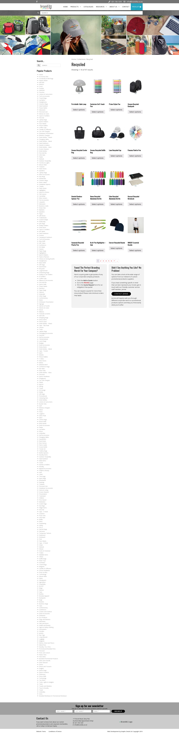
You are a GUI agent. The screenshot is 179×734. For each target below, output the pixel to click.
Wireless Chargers (44, 135)
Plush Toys (42, 561)
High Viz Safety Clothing (46, 627)
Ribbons (41, 312)
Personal (41, 374)
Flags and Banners (44, 619)
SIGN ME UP (118, 711)
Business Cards (43, 206)
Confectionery (43, 298)
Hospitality (42, 584)
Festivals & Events (44, 314)
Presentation (43, 494)
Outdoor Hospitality (45, 161)
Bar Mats (42, 368)
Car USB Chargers (44, 131)
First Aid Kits (43, 153)
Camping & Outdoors (45, 237)
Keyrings (41, 482)
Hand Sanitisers (43, 143)
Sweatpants (42, 580)
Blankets (41, 210)
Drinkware (42, 537)
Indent (41, 74)
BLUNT (41, 586)
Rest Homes (43, 443)
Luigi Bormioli (43, 270)
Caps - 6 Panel (43, 543)
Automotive (42, 267)
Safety (41, 525)
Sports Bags (43, 670)
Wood (41, 310)
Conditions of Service (55, 731)
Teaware (41, 167)
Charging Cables (44, 139)
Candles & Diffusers (45, 129)
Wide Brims (42, 461)
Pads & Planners (44, 257)
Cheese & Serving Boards (47, 259)
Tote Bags (42, 476)
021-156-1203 (79, 723)
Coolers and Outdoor (45, 611)
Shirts (41, 521)
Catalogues (88, 7)
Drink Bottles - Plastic (45, 137)
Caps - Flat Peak (44, 325)
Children (41, 498)
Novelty (41, 466)
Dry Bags (42, 506)
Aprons (41, 384)
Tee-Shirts (42, 680)
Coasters (42, 513)
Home (65, 7)
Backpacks (42, 598)
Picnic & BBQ (43, 572)
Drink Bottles (43, 151)
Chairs (41, 545)
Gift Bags (42, 265)
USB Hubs (42, 155)
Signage (41, 304)
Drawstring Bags (44, 272)
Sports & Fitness (44, 192)
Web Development (113, 731)
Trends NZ (42, 449)
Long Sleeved (43, 637)
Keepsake (42, 294)
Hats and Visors (44, 623)
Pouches (41, 92)
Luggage (41, 639)
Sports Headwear (44, 376)
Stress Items (43, 319)
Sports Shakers (43, 122)
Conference (42, 245)
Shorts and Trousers (45, 666)
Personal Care (43, 112)
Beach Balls (42, 421)
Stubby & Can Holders (45, 274)
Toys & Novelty (44, 688)
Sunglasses (42, 378)
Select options (79, 110)
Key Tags (42, 635)
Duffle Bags (42, 559)
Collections (81, 59)
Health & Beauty (44, 470)
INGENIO (42, 90)
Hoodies (41, 631)
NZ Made (42, 247)
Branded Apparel (44, 596)
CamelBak (42, 196)
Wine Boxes (42, 361)
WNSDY (41, 84)
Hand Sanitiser (43, 106)
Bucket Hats (43, 404)
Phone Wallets (43, 125)
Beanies (41, 602)
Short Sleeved (43, 662)
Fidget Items (43, 508)
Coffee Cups (43, 127)
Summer (41, 335)
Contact (125, 7)
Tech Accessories (44, 96)
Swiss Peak (42, 416)
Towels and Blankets (45, 686)
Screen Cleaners (44, 149)
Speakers (42, 171)
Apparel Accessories (45, 468)
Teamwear (42, 496)
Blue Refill (42, 241)
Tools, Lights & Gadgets (46, 682)
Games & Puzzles (44, 306)
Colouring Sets (43, 398)
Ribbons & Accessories (46, 280)
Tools (41, 329)
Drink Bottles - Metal (45, 141)
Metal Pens (42, 645)
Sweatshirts (42, 439)
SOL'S (41, 527)
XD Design (42, 390)
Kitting (41, 386)
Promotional (43, 396)
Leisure (41, 327)
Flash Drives (43, 169)
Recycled (41, 269)
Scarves (41, 235)
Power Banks (43, 108)
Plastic (41, 382)
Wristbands (42, 480)
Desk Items (42, 227)
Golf (40, 406)
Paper (41, 214)
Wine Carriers (43, 198)
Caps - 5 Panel (43, 512)
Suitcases (42, 531)
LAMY (41, 474)
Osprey (41, 249)
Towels (41, 186)
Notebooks (42, 178)
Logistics (41, 414)
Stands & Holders (44, 145)
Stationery (42, 535)
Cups (40, 592)
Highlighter (42, 190)
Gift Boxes (42, 216)
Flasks (41, 157)
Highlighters (42, 253)
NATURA (41, 316)
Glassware (42, 110)
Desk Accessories (44, 345)
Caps (40, 606)
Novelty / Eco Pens (45, 647)
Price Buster (43, 500)
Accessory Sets (43, 76)
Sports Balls (42, 284)
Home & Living (43, 490)
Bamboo (41, 288)
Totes (41, 684)
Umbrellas (42, 433)
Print (40, 539)
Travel (41, 388)
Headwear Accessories (46, 488)
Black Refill (42, 263)
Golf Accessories (44, 337)
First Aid (41, 118)
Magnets (41, 566)
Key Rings (42, 176)
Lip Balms (42, 100)
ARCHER (41, 82)
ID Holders (42, 276)
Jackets (41, 633)
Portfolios (42, 562)
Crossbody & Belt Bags (46, 78)
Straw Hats (42, 208)
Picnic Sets (42, 515)
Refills (41, 519)
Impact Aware (43, 80)
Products (74, 7)
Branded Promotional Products (48, 659)
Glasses (41, 590)
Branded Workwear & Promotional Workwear (53, 696)
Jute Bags (42, 223)
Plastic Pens (42, 655)
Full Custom (42, 194)
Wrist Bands (42, 423)
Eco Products (43, 617)
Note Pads (42, 370)
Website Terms (41, 731)
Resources (100, 7)
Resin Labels (43, 182)
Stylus (41, 578)
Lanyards (42, 202)
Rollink (41, 392)
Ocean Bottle (43, 447)
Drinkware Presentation (46, 133)
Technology (42, 574)
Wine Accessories (44, 174)
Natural (41, 292)
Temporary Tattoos (45, 533)
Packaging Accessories (46, 333)
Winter (41, 363)
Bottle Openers (43, 453)
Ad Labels (42, 231)
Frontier (41, 88)
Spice (40, 417)
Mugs (41, 588)
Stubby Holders (43, 225)
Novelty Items (43, 455)
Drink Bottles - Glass (45, 147)
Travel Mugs (43, 98)
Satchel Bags (43, 529)
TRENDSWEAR (43, 339)
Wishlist (136, 7)
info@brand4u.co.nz (134, 1)
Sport (40, 353)
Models (41, 355)
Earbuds (41, 159)
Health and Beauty (44, 625)
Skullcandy (42, 221)
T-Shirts (41, 359)
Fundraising (42, 523)
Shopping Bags (43, 318)
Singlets (41, 668)
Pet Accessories (44, 200)
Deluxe (41, 549)
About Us (113, 7)
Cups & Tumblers (44, 116)
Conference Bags (44, 367)
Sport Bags (42, 478)
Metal (41, 410)
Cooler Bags (43, 504)
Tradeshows (43, 218)
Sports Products (44, 672)
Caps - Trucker (43, 351)
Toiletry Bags (43, 451)
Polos (41, 412)
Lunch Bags (42, 341)
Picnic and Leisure (44, 653)
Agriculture (42, 582)
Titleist (41, 557)
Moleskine (42, 502)
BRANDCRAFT (43, 365)
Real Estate (42, 441)
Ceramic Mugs (43, 104)
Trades (41, 553)
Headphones (43, 102)
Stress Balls (42, 676)
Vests (40, 694)
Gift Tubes (42, 243)
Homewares (43, 629)
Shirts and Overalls (44, 660)
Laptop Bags (43, 120)
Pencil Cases (43, 321)
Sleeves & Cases (44, 114)
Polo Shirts (42, 657)
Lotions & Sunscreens (45, 94)
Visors (41, 431)
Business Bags (43, 604)
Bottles (41, 594)
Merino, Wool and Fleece (46, 643)
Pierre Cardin (43, 445)
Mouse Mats (43, 165)
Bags (40, 600)
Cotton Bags (43, 419)
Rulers (41, 300)
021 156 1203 (116, 1)
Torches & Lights (44, 163)
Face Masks (42, 123)
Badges (41, 343)
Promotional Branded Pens (47, 649)
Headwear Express (44, 184)
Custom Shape (43, 220)
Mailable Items (43, 555)
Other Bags (42, 296)
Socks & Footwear (44, 551)
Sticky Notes (43, 347)
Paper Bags (42, 251)
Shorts (41, 664)
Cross (41, 86)
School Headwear (44, 570)
